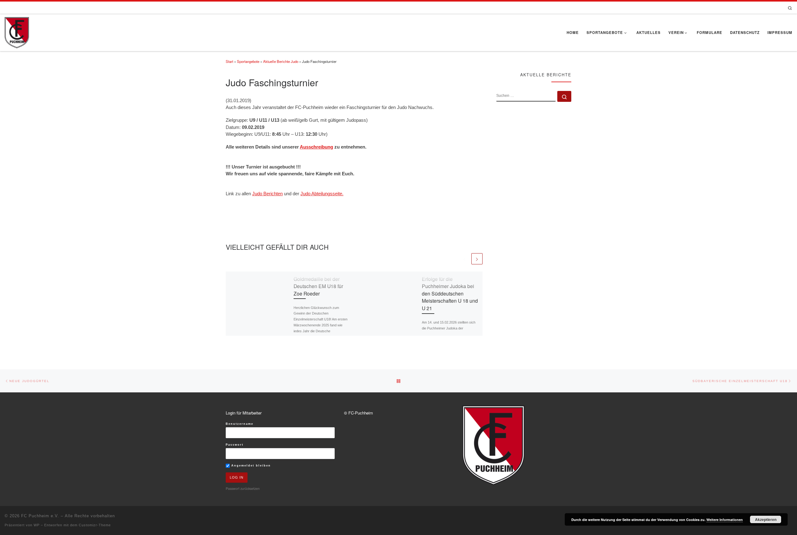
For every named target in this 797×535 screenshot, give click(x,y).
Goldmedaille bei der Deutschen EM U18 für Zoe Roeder (318, 286)
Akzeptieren (765, 519)
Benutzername (239, 423)
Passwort (234, 444)
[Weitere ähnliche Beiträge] (477, 258)
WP (37, 525)
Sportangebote (248, 61)
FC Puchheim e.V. (40, 516)
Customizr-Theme (95, 525)
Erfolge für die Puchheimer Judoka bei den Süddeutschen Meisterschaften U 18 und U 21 (450, 293)
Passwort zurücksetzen (243, 488)
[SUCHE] (526, 96)
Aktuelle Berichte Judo (280, 61)
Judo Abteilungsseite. (321, 193)
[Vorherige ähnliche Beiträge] (464, 258)
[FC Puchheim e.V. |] (17, 31)
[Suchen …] (564, 96)
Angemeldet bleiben (250, 465)
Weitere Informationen (724, 519)
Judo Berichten (267, 193)
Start (229, 61)
